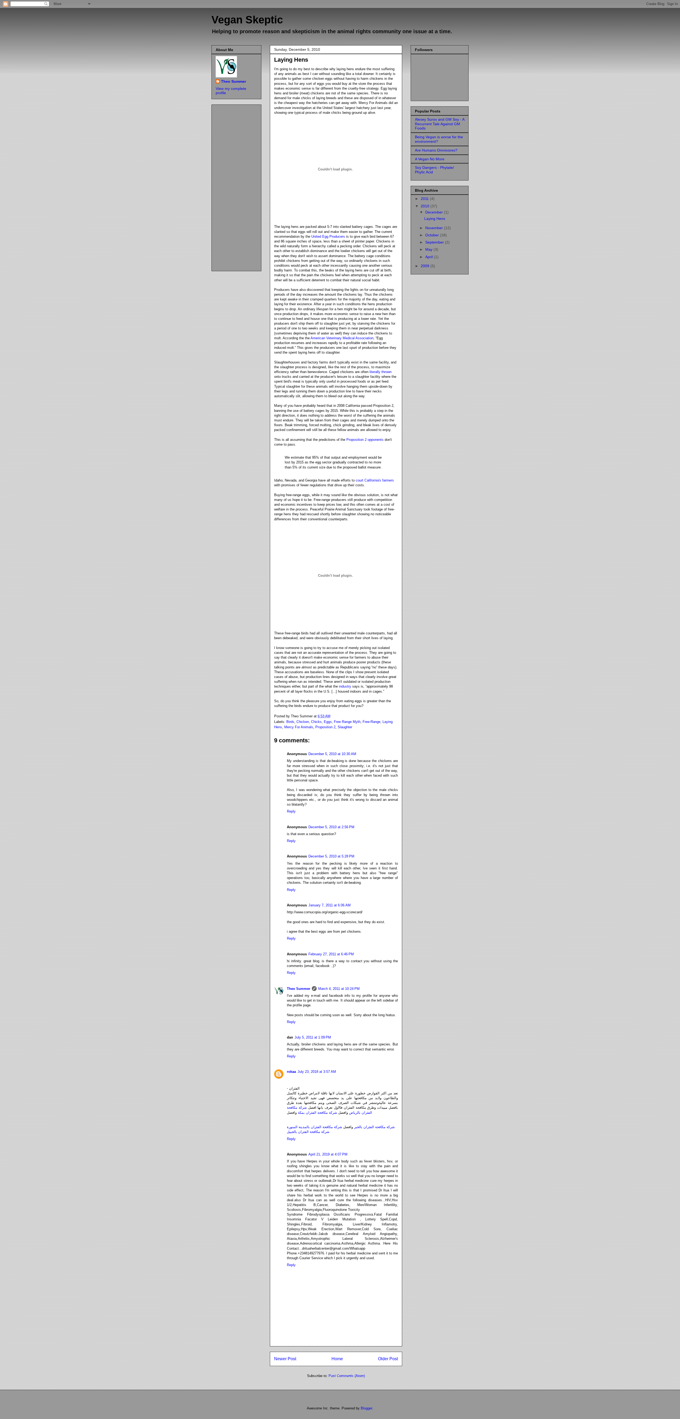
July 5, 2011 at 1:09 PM (313, 1037)
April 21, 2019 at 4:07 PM (327, 1154)
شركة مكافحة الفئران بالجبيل (308, 1132)
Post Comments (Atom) (347, 1376)
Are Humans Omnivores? (436, 150)
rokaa (291, 1072)
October (432, 235)
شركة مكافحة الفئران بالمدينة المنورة (314, 1127)
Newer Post (285, 1359)
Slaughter (345, 727)
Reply (291, 811)
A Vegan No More (429, 159)
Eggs (328, 722)
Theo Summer (298, 989)
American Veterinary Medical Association (342, 338)
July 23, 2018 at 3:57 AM (317, 1072)
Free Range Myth (347, 722)
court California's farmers (375, 480)
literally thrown (380, 372)
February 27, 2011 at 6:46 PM (331, 954)
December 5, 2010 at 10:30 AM (332, 754)
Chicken (302, 722)
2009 (425, 266)
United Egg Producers (328, 236)
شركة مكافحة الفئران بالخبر (374, 1127)
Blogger (366, 1408)
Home (337, 1359)
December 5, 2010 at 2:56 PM (331, 827)
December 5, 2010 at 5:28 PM (331, 856)
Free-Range (371, 722)
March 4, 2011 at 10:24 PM (339, 989)
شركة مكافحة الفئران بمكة (317, 1113)
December (434, 212)
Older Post (388, 1359)
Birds (290, 722)
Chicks (316, 722)
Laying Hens (291, 59)
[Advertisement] (237, 186)
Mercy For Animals (298, 727)
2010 (425, 206)
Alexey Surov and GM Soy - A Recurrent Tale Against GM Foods (439, 124)
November (434, 228)
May (429, 249)
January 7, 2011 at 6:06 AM (329, 905)
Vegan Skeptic (247, 20)
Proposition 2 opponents (365, 440)
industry (345, 686)
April (429, 257)
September (435, 242)
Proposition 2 (325, 727)
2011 (425, 198)
